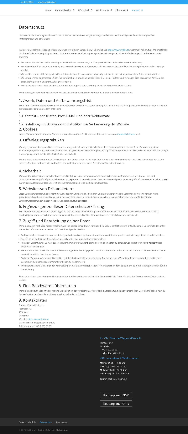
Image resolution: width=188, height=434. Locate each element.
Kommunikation (63, 10)
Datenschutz (46, 422)
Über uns (120, 10)
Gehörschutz (102, 10)
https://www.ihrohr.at (118, 49)
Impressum (61, 422)
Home (48, 10)
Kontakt (136, 10)
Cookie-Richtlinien (126, 134)
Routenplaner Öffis (116, 404)
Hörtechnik (83, 10)
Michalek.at (62, 430)
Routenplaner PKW (116, 395)
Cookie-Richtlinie (27, 422)
